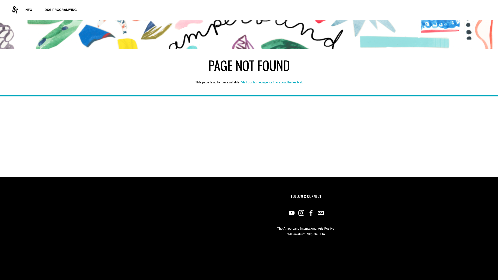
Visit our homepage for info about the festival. (272, 82)
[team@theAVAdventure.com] (321, 213)
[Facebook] (311, 213)
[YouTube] (291, 213)
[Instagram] (301, 213)
